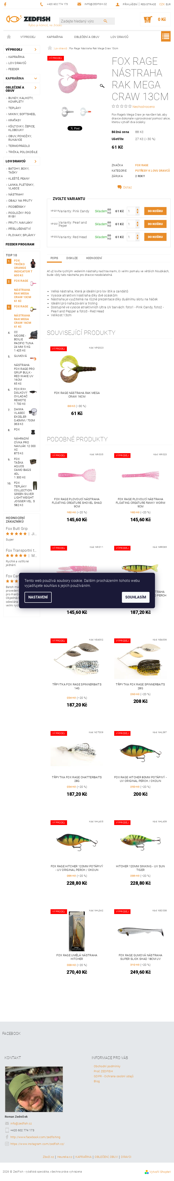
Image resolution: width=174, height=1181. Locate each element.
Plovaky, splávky (21, 235)
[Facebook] (5, 4)
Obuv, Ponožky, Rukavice (19, 137)
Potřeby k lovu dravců (152, 170)
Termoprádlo (19, 146)
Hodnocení (94, 258)
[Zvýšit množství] (137, 209)
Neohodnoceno (144, 107)
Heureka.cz (64, 1157)
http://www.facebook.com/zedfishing (35, 1137)
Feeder (13, 69)
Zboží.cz (48, 1157)
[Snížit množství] (137, 213)
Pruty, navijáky (20, 222)
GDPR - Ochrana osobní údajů (114, 1076)
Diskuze (72, 258)
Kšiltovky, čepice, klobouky (21, 128)
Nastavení (38, 597)
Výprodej (28, 37)
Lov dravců (119, 37)
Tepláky (14, 108)
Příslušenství (19, 228)
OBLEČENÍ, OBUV (106, 1157)
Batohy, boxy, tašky (18, 170)
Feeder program (20, 244)
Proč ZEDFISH (103, 1071)
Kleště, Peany (19, 178)
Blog (97, 1081)
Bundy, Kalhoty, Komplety (20, 99)
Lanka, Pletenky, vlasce (21, 186)
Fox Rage (142, 165)
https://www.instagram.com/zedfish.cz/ (37, 1144)
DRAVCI (126, 1157)
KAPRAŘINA (83, 1157)
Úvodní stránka (9, 37)
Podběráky (17, 206)
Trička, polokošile (23, 152)
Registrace (148, 4)
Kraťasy (14, 120)
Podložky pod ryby (19, 214)
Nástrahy (16, 194)
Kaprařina (55, 37)
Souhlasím (135, 597)
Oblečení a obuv (86, 37)
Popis (54, 258)
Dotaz (127, 187)
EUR (168, 4)
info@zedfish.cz (21, 1123)
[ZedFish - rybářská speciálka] (34, 21)
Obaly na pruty (20, 200)
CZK (162, 4)
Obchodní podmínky (107, 1066)
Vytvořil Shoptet (160, 1172)
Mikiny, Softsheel (22, 114)
